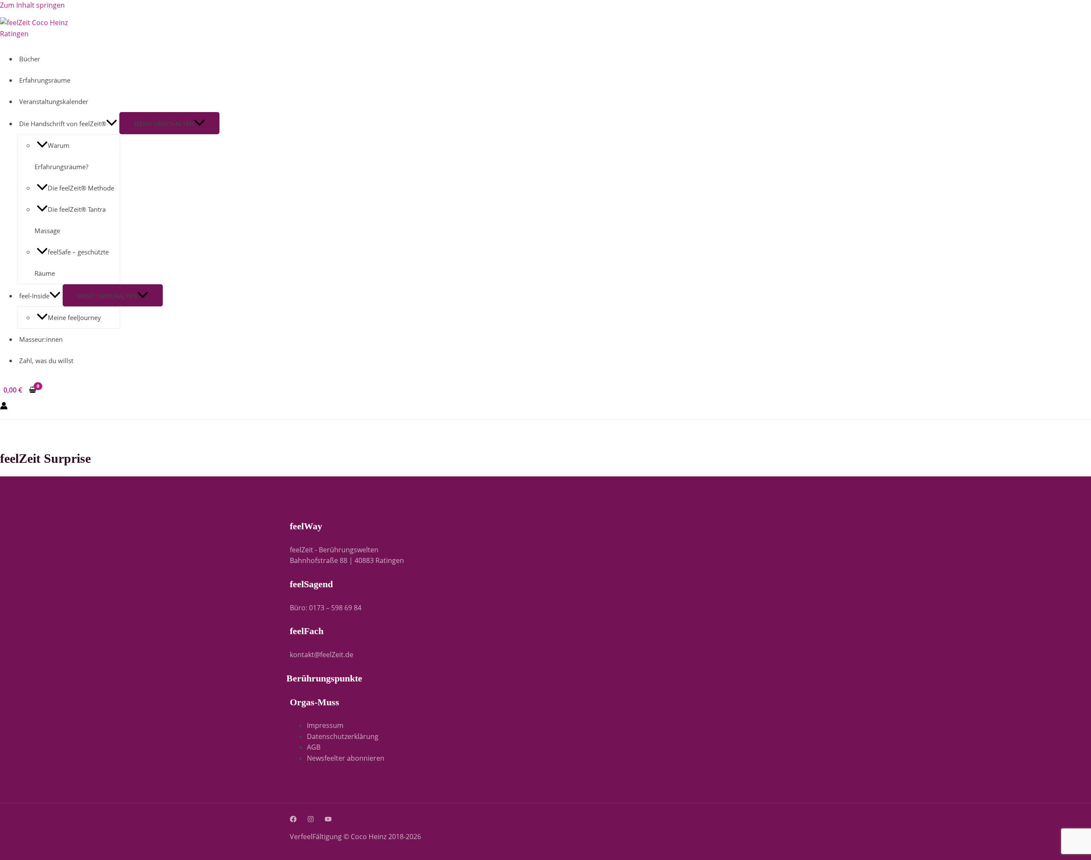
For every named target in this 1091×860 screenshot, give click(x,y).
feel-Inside (34, 295)
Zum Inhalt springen (32, 5)
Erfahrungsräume (44, 80)
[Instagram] (310, 820)
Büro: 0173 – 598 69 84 (325, 607)
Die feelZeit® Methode (81, 188)
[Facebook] (293, 820)
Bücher (29, 59)
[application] (111, 123)
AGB (313, 747)
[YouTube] (328, 820)
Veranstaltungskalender (53, 101)
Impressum (325, 725)
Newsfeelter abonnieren (345, 758)
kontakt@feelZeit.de (321, 654)
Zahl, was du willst (46, 360)
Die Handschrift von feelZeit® (62, 123)
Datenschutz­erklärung (342, 736)
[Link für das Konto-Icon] (4, 407)
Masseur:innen (41, 339)
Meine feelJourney (74, 317)
